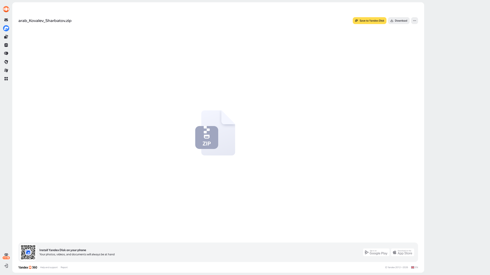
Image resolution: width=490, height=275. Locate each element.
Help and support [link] (49, 267)
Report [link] (64, 267)
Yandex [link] (391, 267)
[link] (6, 9)
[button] (6, 79)
